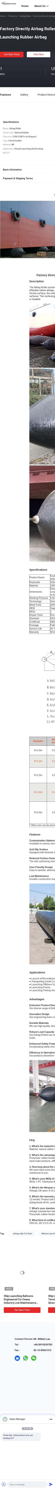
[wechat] (33, 1358)
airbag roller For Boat (22, 1233)
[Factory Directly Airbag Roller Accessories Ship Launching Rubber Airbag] (22, 1273)
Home (3, 16)
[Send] (51, 1484)
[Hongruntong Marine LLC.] (9, 3)
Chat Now (39, 54)
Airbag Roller (25, 16)
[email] (17, 1358)
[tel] (42, 1358)
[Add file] (4, 1484)
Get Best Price (12, 54)
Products (12, 16)
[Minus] (51, 1419)
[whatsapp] (25, 1358)
